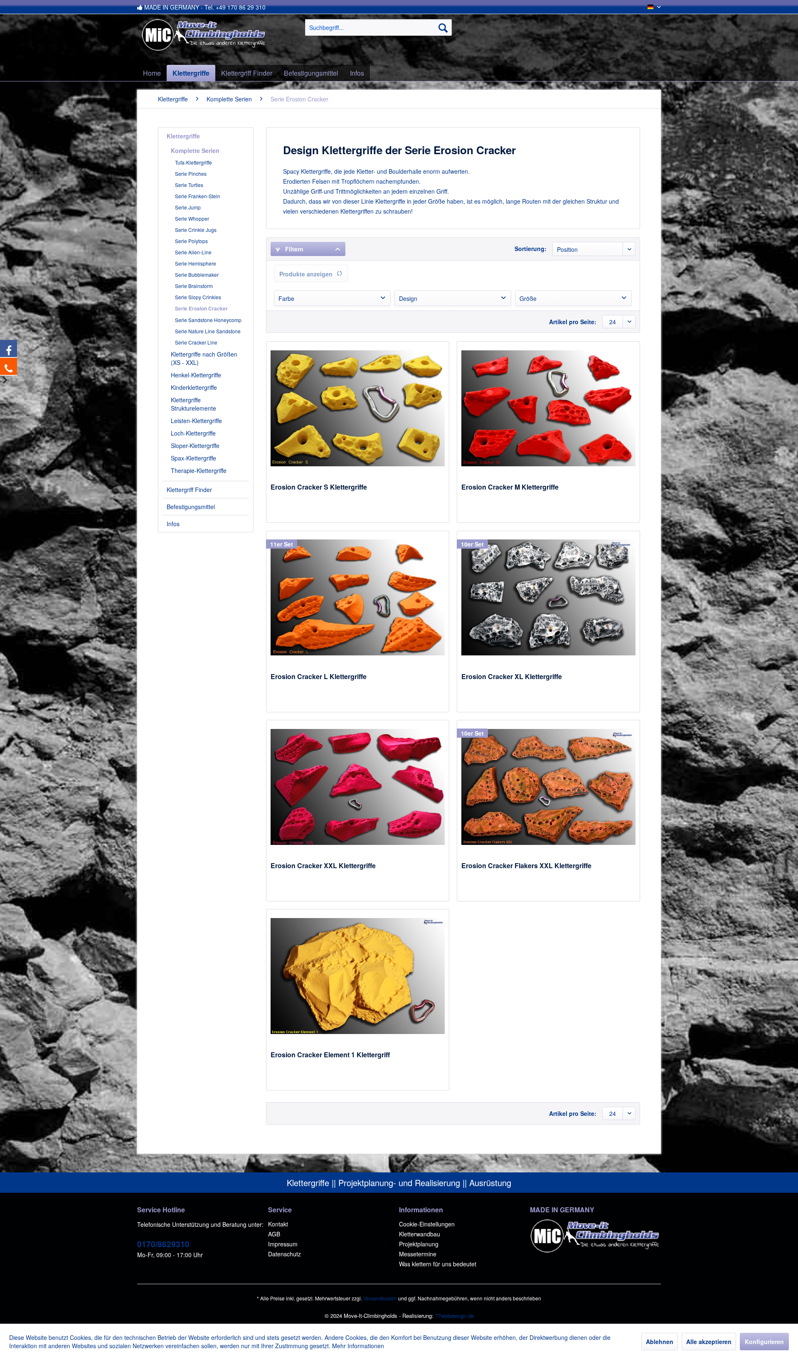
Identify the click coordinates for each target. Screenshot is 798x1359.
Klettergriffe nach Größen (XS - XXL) (204, 358)
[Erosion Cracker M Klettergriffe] (548, 408)
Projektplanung (418, 1244)
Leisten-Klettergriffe (196, 420)
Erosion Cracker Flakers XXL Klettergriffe (526, 866)
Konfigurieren (764, 1341)
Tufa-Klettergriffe (193, 162)
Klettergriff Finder (189, 489)
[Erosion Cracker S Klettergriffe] (358, 408)
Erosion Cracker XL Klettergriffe (511, 676)
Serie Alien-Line (193, 252)
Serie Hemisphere (195, 263)
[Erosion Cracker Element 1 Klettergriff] (358, 975)
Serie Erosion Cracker (201, 308)
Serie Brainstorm (194, 285)
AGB (274, 1234)
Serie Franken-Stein (197, 195)
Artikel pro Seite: (572, 322)
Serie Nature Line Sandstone (208, 331)
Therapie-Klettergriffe (199, 470)
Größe (528, 298)
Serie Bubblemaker (197, 274)
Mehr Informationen (358, 1346)
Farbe (286, 298)
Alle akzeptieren (709, 1341)
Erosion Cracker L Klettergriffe (319, 676)
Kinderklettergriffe (194, 387)
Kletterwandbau (419, 1234)
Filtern (293, 249)
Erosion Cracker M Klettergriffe (510, 487)
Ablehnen (659, 1341)
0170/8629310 (163, 1244)
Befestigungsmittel (191, 506)
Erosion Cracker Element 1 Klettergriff (330, 1055)
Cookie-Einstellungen (427, 1224)
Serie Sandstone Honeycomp (208, 319)
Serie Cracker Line (196, 342)
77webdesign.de (454, 1316)
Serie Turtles (189, 184)
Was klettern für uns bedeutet (437, 1264)
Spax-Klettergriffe (193, 458)
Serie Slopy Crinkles (198, 296)
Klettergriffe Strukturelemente (193, 404)
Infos (173, 523)
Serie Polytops (191, 240)
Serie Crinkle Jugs (196, 229)
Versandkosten (380, 1298)
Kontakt (278, 1224)
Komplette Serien (195, 150)
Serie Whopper (192, 218)
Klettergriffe (183, 136)
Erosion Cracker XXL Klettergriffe (323, 866)
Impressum (283, 1244)
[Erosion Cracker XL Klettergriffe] (548, 597)
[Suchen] (443, 27)
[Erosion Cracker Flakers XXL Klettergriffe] (548, 786)
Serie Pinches (191, 173)
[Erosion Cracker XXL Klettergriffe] (358, 786)
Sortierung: (531, 248)
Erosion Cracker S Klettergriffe (319, 487)
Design (408, 298)
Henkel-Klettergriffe (196, 375)
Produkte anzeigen (305, 274)
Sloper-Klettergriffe (195, 445)
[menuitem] (378, 27)
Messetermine (417, 1254)
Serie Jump (188, 207)
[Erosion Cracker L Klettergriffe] (358, 597)
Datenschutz (284, 1254)
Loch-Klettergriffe (193, 433)
